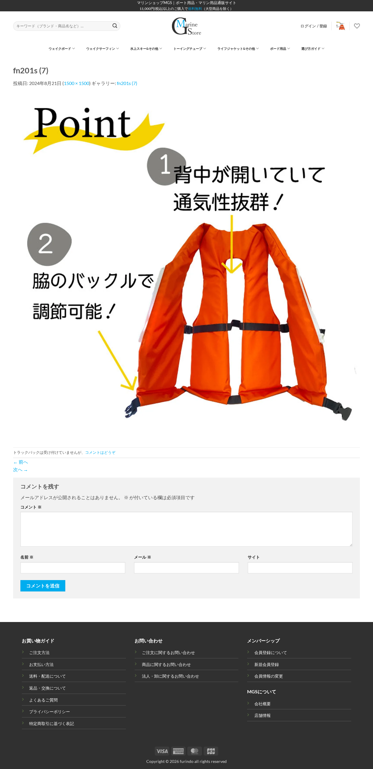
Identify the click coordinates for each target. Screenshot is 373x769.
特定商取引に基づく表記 (51, 723)
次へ (20, 469)
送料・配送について (47, 676)
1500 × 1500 (76, 83)
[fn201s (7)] (186, 266)
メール (142, 556)
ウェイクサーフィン (100, 48)
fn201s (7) (127, 83)
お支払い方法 (41, 664)
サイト (254, 556)
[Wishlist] (357, 26)
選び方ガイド (311, 48)
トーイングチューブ (187, 48)
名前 (27, 556)
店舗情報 (262, 715)
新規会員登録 (266, 664)
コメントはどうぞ (100, 452)
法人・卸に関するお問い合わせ (170, 676)
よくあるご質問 (43, 699)
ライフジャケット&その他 (236, 48)
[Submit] (115, 26)
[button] (313, 26)
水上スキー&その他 (144, 48)
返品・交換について (47, 687)
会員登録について (270, 652)
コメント (31, 506)
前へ (20, 462)
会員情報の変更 (268, 676)
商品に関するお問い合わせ (166, 664)
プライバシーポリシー (49, 711)
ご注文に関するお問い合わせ (168, 652)
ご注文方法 (39, 652)
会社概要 (262, 703)
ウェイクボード (60, 48)
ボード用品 (278, 48)
